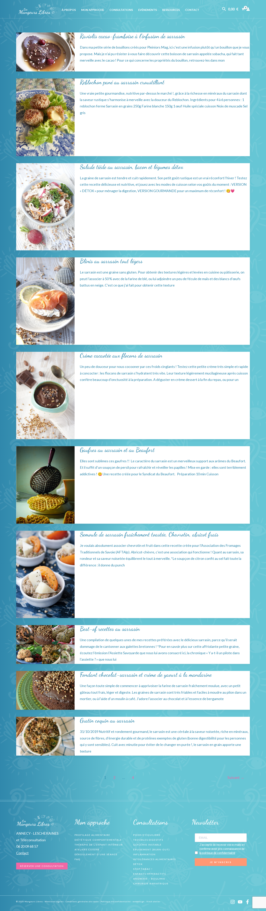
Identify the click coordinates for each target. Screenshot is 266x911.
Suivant (235, 777)
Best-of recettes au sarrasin (110, 628)
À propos (69, 9)
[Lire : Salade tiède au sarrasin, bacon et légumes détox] (45, 206)
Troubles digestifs (148, 839)
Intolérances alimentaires (154, 859)
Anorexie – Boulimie (149, 878)
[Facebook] (247, 902)
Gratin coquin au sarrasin (107, 720)
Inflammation (144, 854)
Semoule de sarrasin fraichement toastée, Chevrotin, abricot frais (149, 534)
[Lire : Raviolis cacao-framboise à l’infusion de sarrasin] (45, 51)
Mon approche (92, 9)
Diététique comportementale (98, 839)
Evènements (147, 9)
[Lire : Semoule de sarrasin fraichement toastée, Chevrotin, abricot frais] (45, 574)
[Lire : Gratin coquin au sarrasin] (45, 736)
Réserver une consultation (42, 866)
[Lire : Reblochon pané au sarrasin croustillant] (45, 117)
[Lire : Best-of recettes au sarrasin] (45, 644)
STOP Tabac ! (143, 868)
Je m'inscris (221, 862)
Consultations (121, 9)
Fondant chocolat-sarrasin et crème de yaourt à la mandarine (146, 674)
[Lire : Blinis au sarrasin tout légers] (45, 301)
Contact (192, 9)
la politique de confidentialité (217, 852)
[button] (224, 9)
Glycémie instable (147, 844)
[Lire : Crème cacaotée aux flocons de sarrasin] (45, 395)
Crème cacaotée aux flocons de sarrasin (121, 355)
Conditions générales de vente (82, 901)
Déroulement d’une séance (96, 854)
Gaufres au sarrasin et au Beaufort (117, 449)
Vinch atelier (153, 901)
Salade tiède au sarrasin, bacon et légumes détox (131, 166)
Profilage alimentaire (92, 834)
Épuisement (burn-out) (151, 849)
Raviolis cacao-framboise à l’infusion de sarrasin (132, 36)
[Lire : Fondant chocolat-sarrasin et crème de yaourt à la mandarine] (45, 690)
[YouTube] (240, 902)
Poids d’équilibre (147, 834)
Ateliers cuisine (87, 849)
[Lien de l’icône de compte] (248, 9)
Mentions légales (54, 901)
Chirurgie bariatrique (151, 883)
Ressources (171, 9)
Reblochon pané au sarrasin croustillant (122, 82)
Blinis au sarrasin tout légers (111, 261)
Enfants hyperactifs (149, 873)
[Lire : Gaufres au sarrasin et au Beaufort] (45, 484)
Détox (138, 864)
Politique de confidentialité (116, 901)
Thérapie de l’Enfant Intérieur (99, 844)
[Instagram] (232, 902)
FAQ (77, 859)
